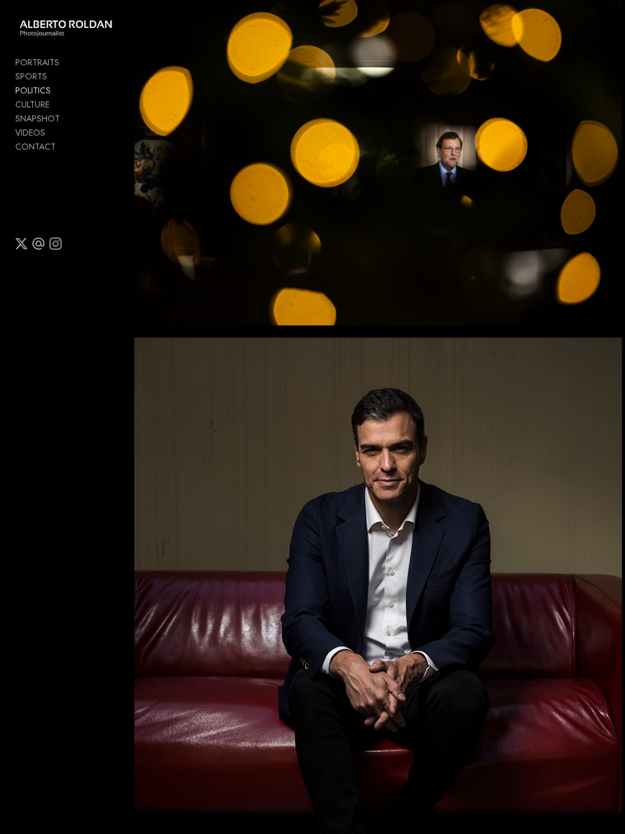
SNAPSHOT (37, 118)
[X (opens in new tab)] (21, 244)
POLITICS (33, 90)
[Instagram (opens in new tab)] (55, 244)
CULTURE (32, 104)
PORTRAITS (37, 62)
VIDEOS (30, 132)
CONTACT (35, 146)
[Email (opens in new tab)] (38, 244)
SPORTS (31, 76)
